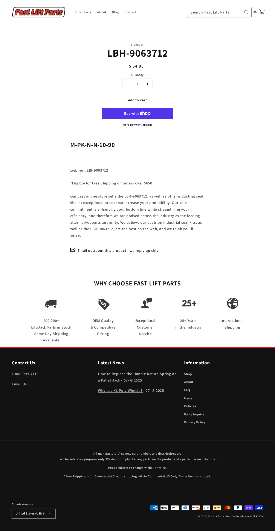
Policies (190, 406)
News (188, 398)
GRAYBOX (258, 516)
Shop (188, 374)
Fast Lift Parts (216, 516)
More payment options (137, 125)
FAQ (187, 390)
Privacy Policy (194, 422)
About (188, 382)
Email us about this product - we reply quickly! (119, 250)
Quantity (137, 74)
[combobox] (219, 12)
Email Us (19, 384)
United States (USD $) (31, 513)
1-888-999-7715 (25, 373)
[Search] (246, 12)
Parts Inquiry (194, 414)
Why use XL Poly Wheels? (120, 390)
